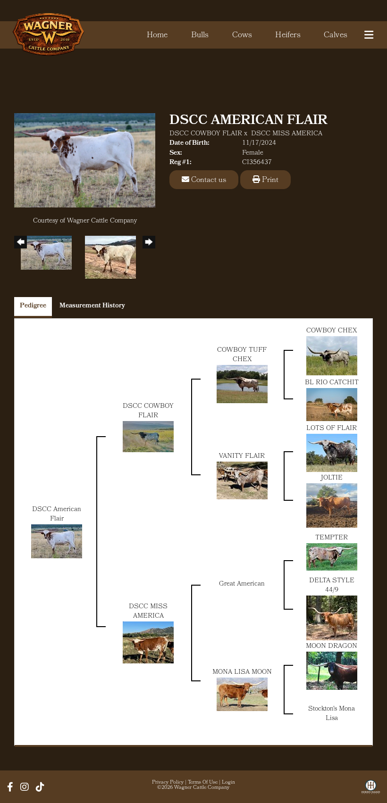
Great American (242, 584)
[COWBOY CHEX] (331, 355)
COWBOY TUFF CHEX (242, 355)
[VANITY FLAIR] (242, 480)
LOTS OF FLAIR (331, 428)
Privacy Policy (168, 782)
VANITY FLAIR (242, 456)
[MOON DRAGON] (331, 670)
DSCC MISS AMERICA (286, 134)
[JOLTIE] (331, 505)
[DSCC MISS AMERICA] (148, 642)
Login (228, 782)
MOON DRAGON (331, 646)
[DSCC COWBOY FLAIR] (148, 436)
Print (269, 180)
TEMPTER (331, 538)
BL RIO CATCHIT (332, 383)
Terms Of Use (203, 782)
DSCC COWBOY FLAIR (205, 134)
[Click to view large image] (84, 160)
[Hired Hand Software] (371, 790)
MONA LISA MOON (242, 672)
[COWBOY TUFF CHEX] (242, 384)
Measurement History (92, 306)
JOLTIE (332, 478)
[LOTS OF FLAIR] (331, 452)
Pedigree (33, 306)
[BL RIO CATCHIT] (331, 404)
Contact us (207, 180)
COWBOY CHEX (331, 331)
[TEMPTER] (331, 557)
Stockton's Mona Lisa (331, 714)
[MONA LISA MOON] (242, 694)
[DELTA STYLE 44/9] (331, 618)
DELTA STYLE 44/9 (331, 586)
